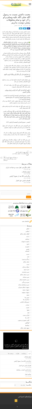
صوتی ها (27, 297)
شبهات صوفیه (25, 292)
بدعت (27, 236)
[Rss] (16, 400)
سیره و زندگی (25, 282)
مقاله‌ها (27, 325)
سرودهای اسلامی (24, 302)
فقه (28, 312)
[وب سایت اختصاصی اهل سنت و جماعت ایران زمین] (16, 4)
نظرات (17, 353)
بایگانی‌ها (28, 385)
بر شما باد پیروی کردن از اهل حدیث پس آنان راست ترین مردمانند (10, 158)
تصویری (27, 246)
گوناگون (27, 323)
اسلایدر (27, 231)
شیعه (28, 295)
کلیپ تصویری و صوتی (23, 320)
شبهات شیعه (26, 290)
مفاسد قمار (28, 374)
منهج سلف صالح (25, 328)
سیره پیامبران (25, 272)
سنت (28, 264)
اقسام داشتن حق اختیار (23, 180)
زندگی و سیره (25, 259)
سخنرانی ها (26, 299)
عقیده (27, 307)
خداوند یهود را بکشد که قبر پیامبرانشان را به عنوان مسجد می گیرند (20, 153)
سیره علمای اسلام (24, 279)
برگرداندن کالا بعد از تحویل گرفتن (20, 176)
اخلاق (27, 228)
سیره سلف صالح (24, 274)
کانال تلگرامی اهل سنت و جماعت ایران (18, 167)
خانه (28, 256)
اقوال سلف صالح (24, 234)
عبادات (27, 305)
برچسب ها (10, 353)
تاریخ (28, 244)
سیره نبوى (26, 269)
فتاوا (28, 310)
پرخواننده (23, 353)
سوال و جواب (25, 267)
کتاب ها (27, 317)
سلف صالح (26, 262)
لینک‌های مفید (25, 221)
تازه (30, 353)
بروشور (27, 239)
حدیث (27, 254)
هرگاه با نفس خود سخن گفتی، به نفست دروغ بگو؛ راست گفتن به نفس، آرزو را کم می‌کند (16, 346)
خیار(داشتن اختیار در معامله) (23, 370)
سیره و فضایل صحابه (23, 284)
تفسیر (27, 249)
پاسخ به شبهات (25, 241)
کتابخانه (27, 251)
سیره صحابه (26, 277)
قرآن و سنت (26, 315)
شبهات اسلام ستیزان (23, 287)
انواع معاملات (26, 172)
